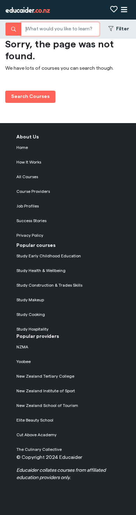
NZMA (22, 347)
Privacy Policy (29, 235)
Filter (122, 28)
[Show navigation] (124, 10)
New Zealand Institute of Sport (45, 391)
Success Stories (31, 221)
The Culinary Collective (39, 449)
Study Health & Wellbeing (41, 270)
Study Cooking (30, 314)
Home (22, 147)
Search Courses (30, 96)
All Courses (27, 177)
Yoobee (23, 361)
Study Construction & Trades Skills (49, 285)
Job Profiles (27, 206)
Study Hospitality (32, 329)
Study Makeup (30, 300)
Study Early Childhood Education (48, 256)
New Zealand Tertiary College (45, 376)
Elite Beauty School (34, 420)
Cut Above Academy (36, 435)
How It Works (28, 162)
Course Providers (33, 191)
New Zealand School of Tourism (47, 405)
